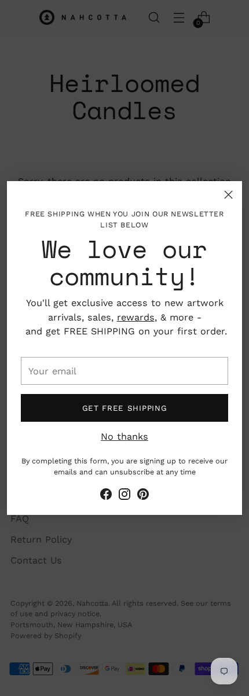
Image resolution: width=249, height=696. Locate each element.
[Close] (228, 195)
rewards (136, 317)
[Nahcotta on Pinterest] (143, 496)
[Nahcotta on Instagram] (124, 496)
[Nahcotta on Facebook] (106, 496)
